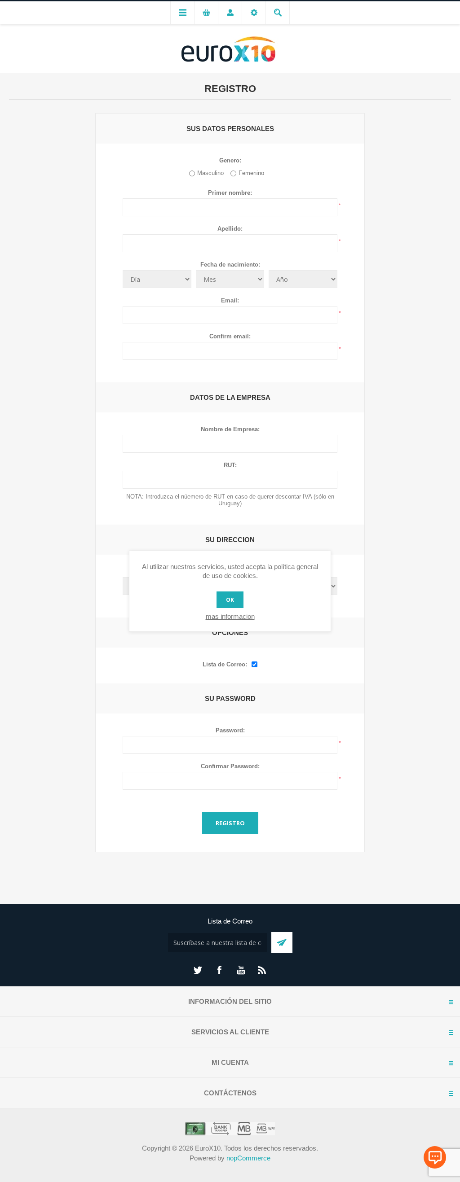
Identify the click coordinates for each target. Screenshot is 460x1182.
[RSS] (262, 970)
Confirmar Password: (230, 766)
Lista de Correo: (225, 664)
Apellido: (230, 228)
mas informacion (230, 616)
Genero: (230, 160)
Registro (230, 823)
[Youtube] (241, 970)
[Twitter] (197, 970)
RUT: (230, 465)
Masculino (210, 173)
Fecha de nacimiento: (230, 264)
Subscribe (281, 942)
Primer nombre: (230, 192)
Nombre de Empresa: (230, 429)
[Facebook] (219, 970)
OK (230, 600)
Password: (230, 730)
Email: (230, 300)
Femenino (251, 173)
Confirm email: (230, 336)
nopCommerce (248, 1158)
